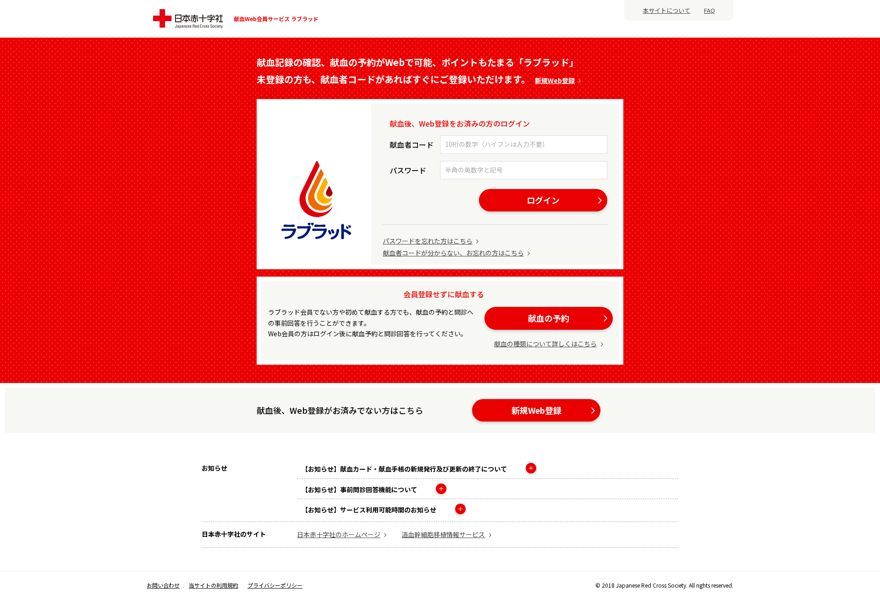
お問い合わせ (163, 585)
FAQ (709, 10)
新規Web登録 (555, 80)
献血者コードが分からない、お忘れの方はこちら (453, 252)
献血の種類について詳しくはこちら (545, 343)
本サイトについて (666, 10)
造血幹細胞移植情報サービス (443, 534)
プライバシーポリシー (275, 585)
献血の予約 (548, 318)
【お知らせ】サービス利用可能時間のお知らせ (370, 509)
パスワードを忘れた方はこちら (428, 240)
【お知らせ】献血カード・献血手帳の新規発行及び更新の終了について (405, 468)
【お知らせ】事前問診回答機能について (360, 489)
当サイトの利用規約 (213, 585)
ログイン (543, 200)
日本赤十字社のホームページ (338, 534)
